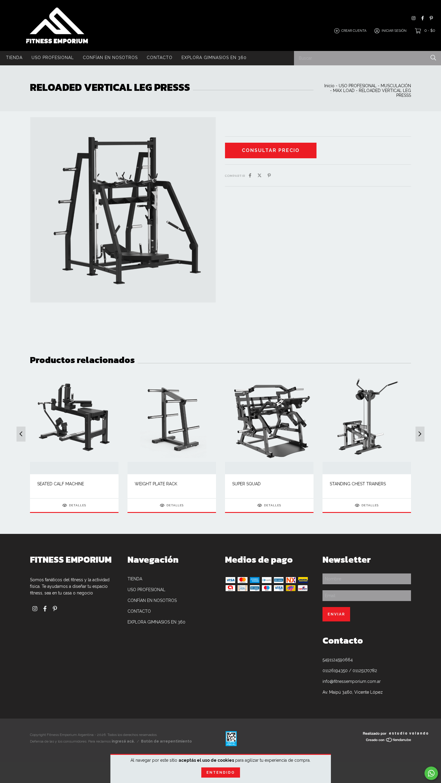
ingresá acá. (123, 741)
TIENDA (14, 57)
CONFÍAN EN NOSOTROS (110, 57)
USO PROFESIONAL (53, 57)
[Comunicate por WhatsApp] (431, 773)
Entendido (220, 772)
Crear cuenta (353, 31)
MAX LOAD (344, 90)
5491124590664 (337, 659)
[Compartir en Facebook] (250, 175)
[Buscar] (433, 57)
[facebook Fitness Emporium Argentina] (422, 18)
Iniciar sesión (394, 31)
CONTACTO (159, 57)
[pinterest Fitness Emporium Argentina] (431, 18)
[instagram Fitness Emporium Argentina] (413, 18)
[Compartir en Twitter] (259, 175)
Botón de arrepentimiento (166, 741)
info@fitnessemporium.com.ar (351, 681)
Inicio (329, 85)
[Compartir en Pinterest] (269, 175)
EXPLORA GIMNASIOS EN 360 (214, 57)
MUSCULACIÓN (396, 85)
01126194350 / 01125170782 (349, 670)
